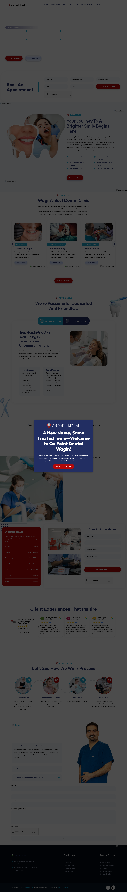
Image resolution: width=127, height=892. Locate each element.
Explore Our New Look (63, 466)
